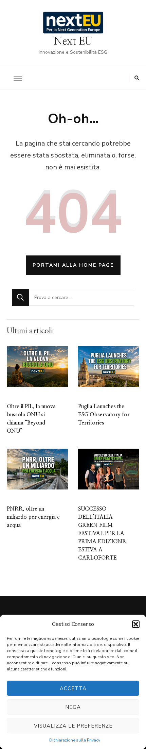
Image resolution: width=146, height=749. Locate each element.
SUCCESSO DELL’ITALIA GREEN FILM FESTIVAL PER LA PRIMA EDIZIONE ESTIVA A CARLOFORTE (102, 533)
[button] (135, 624)
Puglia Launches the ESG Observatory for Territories (104, 415)
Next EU (73, 41)
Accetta (73, 688)
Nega (73, 707)
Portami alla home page (73, 265)
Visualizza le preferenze (73, 725)
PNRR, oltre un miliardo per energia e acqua (33, 517)
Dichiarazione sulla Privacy (74, 740)
